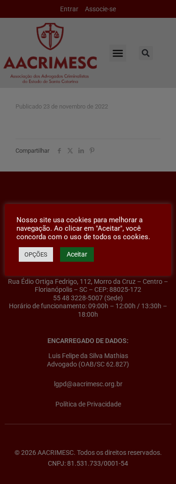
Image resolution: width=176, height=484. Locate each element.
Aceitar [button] (77, 254)
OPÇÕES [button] (35, 254)
